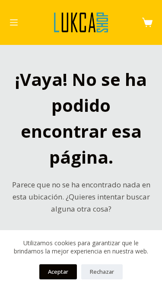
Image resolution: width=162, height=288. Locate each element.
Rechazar (102, 271)
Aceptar (58, 271)
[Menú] (14, 22)
